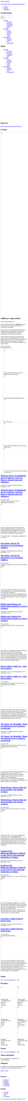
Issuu (5, 1095)
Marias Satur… (21, 1039)
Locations (9, 31)
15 (5, 980)
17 (7, 980)
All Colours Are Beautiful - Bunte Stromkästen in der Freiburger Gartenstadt (14, 726)
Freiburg (3, 4)
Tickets (8, 36)
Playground (6, 37)
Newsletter (6, 1084)
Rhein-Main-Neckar (10, 4)
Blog (8, 27)
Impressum (6, 1080)
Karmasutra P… (5, 1019)
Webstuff (9, 38)
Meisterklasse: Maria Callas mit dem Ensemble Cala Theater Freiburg (13, 790)
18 (8, 980)
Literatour (9, 26)
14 (5, 1052)
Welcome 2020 (4, 999)
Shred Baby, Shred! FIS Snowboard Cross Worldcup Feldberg (12, 545)
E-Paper (6, 8)
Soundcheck (10, 24)
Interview (9, 23)
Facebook (6, 1092)
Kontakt (6, 6)
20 (11, 980)
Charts (8, 34)
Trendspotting (10, 43)
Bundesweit (22, 4)
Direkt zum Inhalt (5, 1)
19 (11, 1052)
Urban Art (9, 40)
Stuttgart (17, 4)
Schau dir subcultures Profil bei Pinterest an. (11, 126)
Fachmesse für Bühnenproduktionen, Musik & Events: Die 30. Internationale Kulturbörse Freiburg (13, 854)
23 (15, 980)
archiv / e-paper (4, 1070)
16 (6, 980)
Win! (8, 41)
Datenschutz (7, 1085)
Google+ (6, 1093)
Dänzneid (3, 1039)
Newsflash (9, 22)
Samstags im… (21, 1019)
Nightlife (6, 29)
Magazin (6, 20)
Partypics (9, 33)
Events (8, 30)
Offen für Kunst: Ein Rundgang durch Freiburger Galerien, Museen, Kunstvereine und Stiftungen (13, 479)
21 (12, 980)
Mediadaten (6, 9)
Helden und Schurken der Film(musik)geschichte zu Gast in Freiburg (14, 606)
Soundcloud (7, 1096)
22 (13, 980)
